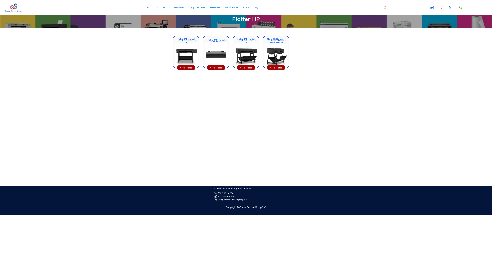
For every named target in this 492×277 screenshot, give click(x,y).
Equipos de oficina (197, 8)
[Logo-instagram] (441, 7)
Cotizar (246, 8)
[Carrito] (385, 7)
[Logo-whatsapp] (460, 7)
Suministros (215, 8)
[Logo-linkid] (432, 7)
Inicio (147, 8)
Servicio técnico (231, 8)
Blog (256, 8)
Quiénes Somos (161, 8)
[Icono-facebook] (451, 7)
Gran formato (179, 8)
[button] (196, 39)
